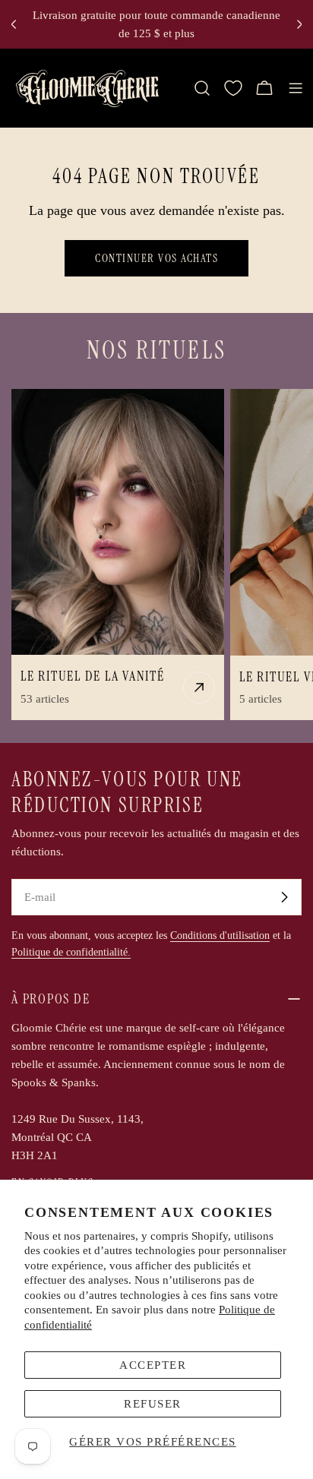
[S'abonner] (284, 897)
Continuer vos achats (156, 258)
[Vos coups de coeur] (233, 88)
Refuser (153, 1404)
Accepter (152, 1365)
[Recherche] (202, 88)
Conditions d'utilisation (220, 935)
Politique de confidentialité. (71, 952)
